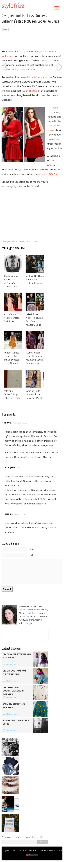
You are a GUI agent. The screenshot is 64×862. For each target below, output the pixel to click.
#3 (2, 514)
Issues (36, 242)
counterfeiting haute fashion (18, 69)
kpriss (21, 242)
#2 (2, 468)
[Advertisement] (32, 41)
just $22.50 (50, 174)
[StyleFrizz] (13, 9)
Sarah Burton (29, 90)
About (44, 851)
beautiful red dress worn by (36, 77)
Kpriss (43, 837)
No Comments (12, 664)
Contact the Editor (30, 851)
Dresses (29, 242)
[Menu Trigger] (56, 8)
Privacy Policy (55, 851)
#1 (2, 423)
